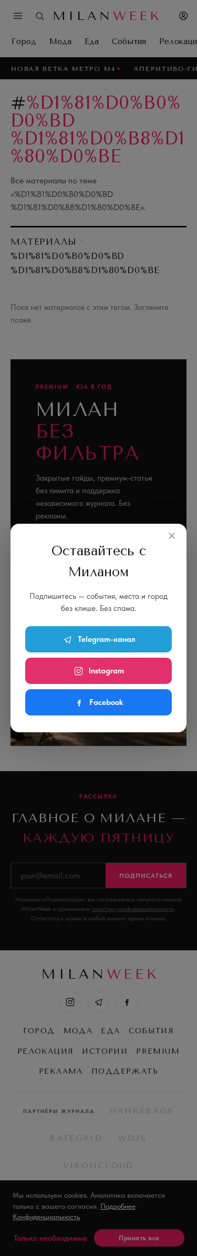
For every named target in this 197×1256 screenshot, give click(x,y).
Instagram (106, 671)
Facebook (106, 702)
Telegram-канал (106, 639)
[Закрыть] (171, 536)
